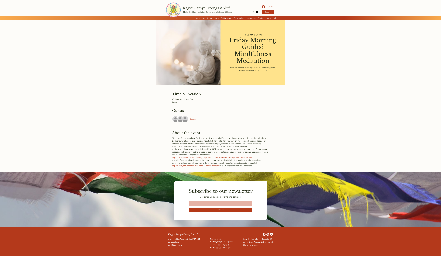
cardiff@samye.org (175, 245)
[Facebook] (264, 234)
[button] (205, 18)
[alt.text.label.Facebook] (249, 12)
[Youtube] (257, 12)
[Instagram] (253, 12)
